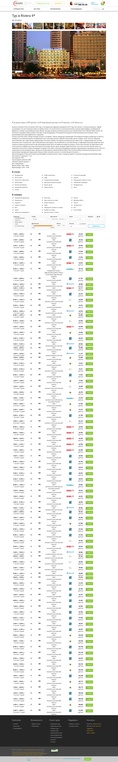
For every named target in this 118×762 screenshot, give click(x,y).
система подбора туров (28, 750)
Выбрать (90, 234)
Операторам (35, 726)
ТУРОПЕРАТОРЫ (55, 9)
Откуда (33, 216)
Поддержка (90, 728)
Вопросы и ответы (74, 724)
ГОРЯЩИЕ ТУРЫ (18, 9)
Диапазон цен (35, 223)
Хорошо (88, 759)
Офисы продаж (91, 733)
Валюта (59, 223)
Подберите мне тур (43, 3)
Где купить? (58, 3)
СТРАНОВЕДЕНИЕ (76, 9)
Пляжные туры (54, 728)
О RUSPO (15, 724)
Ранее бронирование (56, 737)
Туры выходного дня (56, 735)
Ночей (71, 216)
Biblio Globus (18, 222)
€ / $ (63, 225)
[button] (104, 55)
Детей (98, 216)
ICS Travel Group (19, 226)
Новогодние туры (55, 724)
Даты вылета (54, 216)
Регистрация (94, 4)
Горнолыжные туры (55, 726)
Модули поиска (36, 724)
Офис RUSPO (90, 730)
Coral (16, 224)
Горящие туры (54, 730)
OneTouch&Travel (20, 218)
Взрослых (90, 216)
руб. (59, 225)
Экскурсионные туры (56, 733)
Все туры (52, 742)
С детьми (53, 739)
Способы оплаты (73, 726)
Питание (71, 223)
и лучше (83, 223)
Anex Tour (17, 220)
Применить (96, 226)
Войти (93, 2)
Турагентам (16, 726)
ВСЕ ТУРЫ (37, 9)
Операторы (16, 216)
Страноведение (17, 728)
